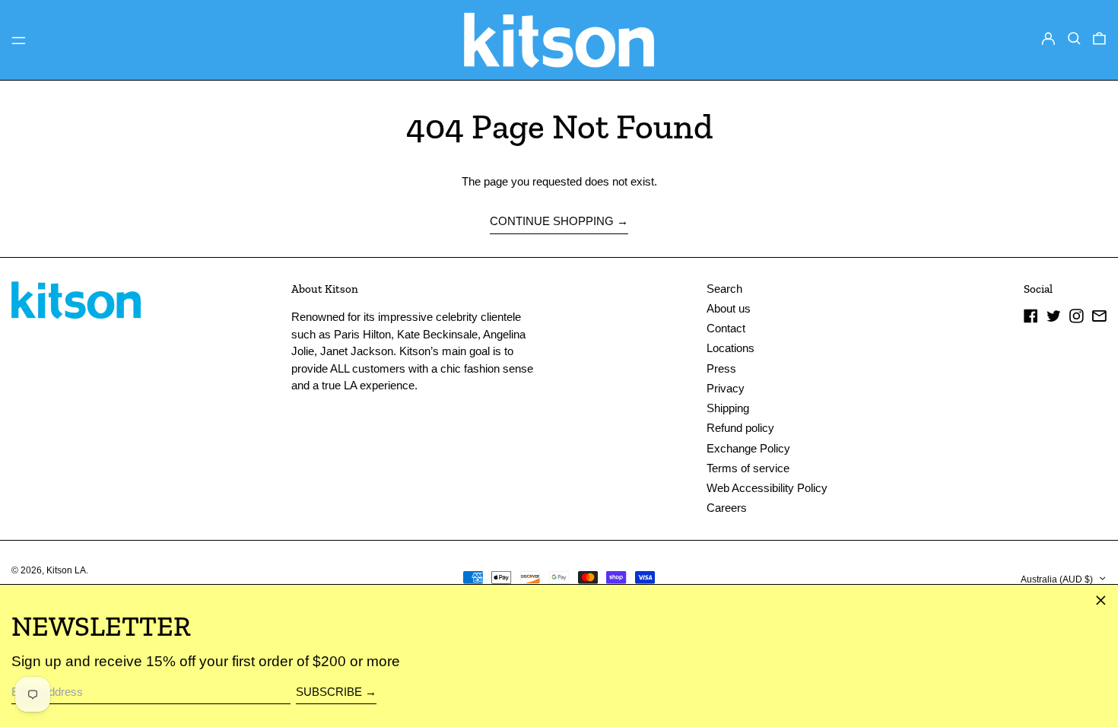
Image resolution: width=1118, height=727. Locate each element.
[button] (1074, 39)
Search (724, 288)
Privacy (726, 388)
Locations (730, 347)
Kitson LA (66, 570)
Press (721, 368)
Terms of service (748, 468)
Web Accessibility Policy (767, 487)
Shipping (728, 408)
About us (729, 308)
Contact (726, 328)
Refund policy (740, 427)
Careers (727, 507)
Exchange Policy (748, 448)
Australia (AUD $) (1058, 579)
